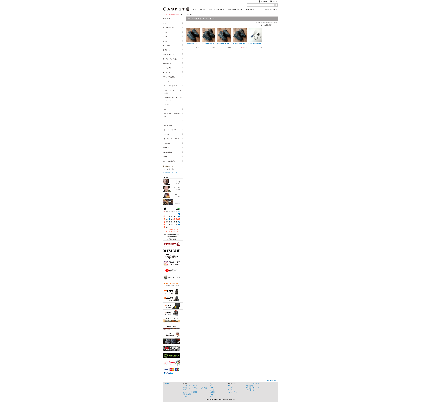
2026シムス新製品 (169, 161)
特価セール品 (167, 63)
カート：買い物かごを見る (274, 1)
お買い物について (235, 9)
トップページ (194, 9)
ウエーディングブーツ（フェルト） (173, 92)
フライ (165, 32)
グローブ (166, 109)
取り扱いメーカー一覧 (170, 172)
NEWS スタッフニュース (202, 9)
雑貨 (211, 396)
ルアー (212, 388)
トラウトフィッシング (190, 386)
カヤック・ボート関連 (190, 392)
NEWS (167, 384)
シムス (230, 388)
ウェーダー (167, 81)
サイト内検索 (276, 5)
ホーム (165, 14)
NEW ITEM (166, 19)
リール (212, 390)
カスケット (176, 7)
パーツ (166, 105)
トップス (166, 134)
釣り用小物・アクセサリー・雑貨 (173, 115)
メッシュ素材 (167, 68)
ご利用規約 (249, 386)
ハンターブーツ (232, 392)
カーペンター (232, 390)
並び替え (263, 25)
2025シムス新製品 (174, 14)
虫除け (165, 156)
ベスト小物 (166, 143)
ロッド (212, 386)
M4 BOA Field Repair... (255, 43)
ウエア (165, 36)
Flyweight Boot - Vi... (192, 43)
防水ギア (166, 148)
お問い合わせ (250, 9)
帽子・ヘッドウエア (170, 130)
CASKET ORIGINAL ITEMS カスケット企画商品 (216, 9)
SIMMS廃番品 (167, 152)
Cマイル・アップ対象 (170, 59)
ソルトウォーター (168, 28)
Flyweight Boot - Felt (223, 43)
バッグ (166, 121)
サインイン (264, 1)
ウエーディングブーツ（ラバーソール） (173, 99)
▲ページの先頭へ (272, 380)
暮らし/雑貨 (166, 45)
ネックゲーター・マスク (171, 139)
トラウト (166, 23)
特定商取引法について (253, 388)
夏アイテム (166, 72)
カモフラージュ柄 (168, 54)
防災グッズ (166, 50)
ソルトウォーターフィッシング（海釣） (195, 388)
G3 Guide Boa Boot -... (208, 43)
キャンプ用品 (168, 125)
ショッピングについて (253, 384)
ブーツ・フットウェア (171, 86)
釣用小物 (212, 392)
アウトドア (166, 41)
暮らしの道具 (187, 394)
